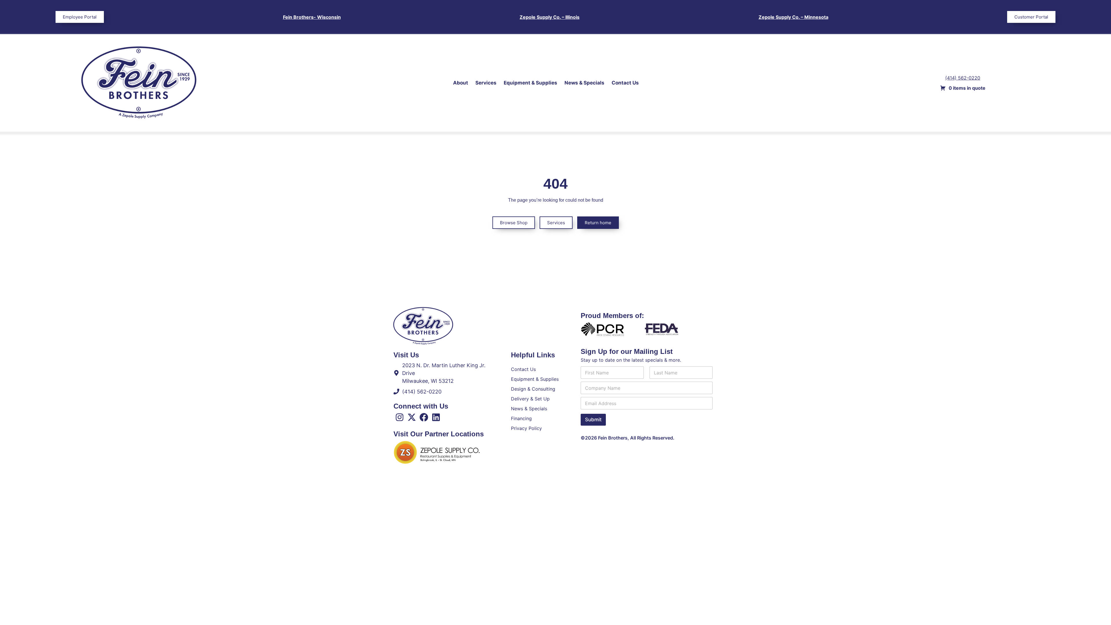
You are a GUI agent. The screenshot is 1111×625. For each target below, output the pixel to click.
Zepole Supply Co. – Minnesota (793, 17)
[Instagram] (399, 417)
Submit (593, 419)
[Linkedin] (436, 417)
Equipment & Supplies (530, 83)
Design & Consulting (533, 389)
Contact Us (625, 83)
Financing (521, 418)
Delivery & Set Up (530, 399)
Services (485, 83)
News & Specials (584, 83)
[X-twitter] (412, 417)
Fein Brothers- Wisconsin (312, 17)
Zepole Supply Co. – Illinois (550, 17)
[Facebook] (424, 417)
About (460, 83)
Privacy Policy (526, 428)
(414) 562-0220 (962, 78)
